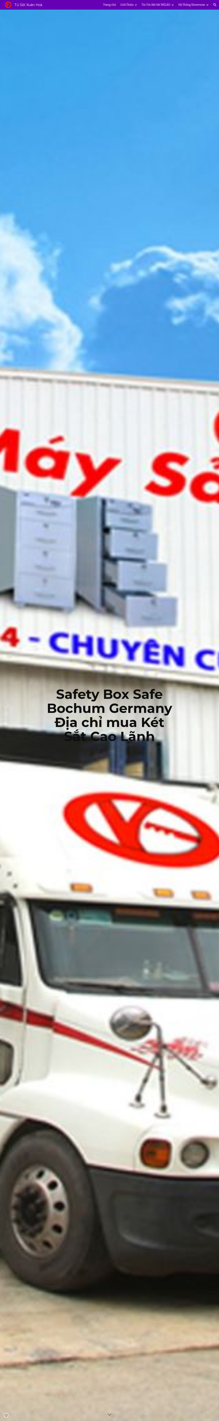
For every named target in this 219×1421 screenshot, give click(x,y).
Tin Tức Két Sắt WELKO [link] (156, 4)
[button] (215, 5)
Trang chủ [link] (109, 4)
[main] (109, 715)
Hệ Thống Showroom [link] (191, 4)
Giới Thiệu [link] (127, 4)
